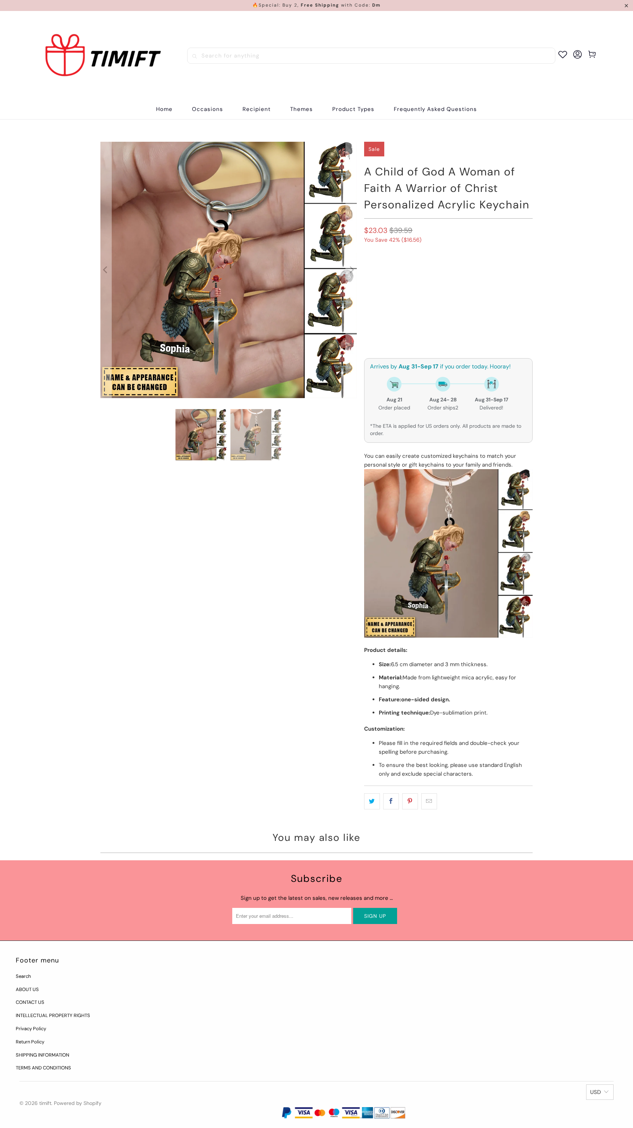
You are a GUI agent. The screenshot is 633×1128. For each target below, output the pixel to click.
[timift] (103, 56)
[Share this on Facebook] (391, 801)
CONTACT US (30, 1002)
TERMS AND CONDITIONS (43, 1068)
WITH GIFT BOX (385, 273)
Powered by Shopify (77, 1103)
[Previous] (106, 270)
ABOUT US (27, 989)
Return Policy (30, 1042)
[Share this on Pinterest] (410, 801)
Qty (368, 313)
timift (45, 1103)
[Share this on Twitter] (372, 801)
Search (23, 976)
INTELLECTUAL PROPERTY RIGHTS (53, 1015)
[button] (207, 109)
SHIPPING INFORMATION (42, 1055)
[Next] (351, 270)
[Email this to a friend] (429, 801)
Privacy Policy (31, 1028)
